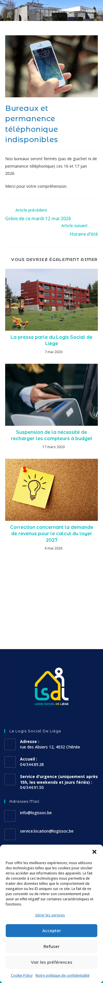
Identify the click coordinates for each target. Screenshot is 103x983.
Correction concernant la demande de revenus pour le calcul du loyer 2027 (51, 534)
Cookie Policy (22, 975)
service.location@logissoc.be (47, 831)
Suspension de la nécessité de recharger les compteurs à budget (51, 435)
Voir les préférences (51, 962)
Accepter (51, 930)
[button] (94, 852)
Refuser (51, 946)
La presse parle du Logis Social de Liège (51, 340)
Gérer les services (50, 915)
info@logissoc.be (36, 812)
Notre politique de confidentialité (62, 975)
